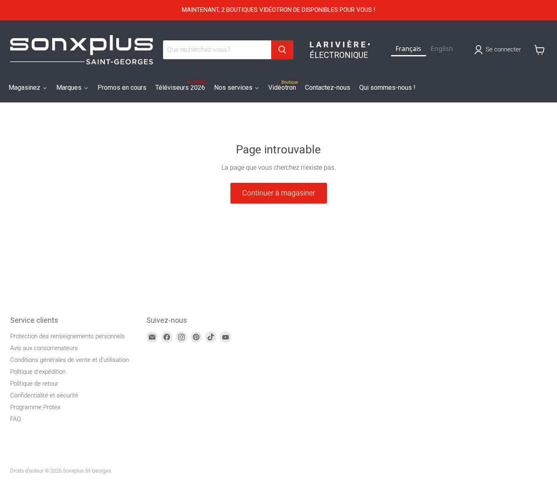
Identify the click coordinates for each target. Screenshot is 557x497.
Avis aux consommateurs (44, 348)
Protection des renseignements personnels (67, 336)
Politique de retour (34, 383)
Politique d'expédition (38, 371)
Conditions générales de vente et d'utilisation (69, 360)
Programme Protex (35, 407)
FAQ (15, 419)
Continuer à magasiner (278, 193)
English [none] (442, 48)
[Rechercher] (282, 49)
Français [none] (408, 48)
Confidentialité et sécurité (44, 395)
